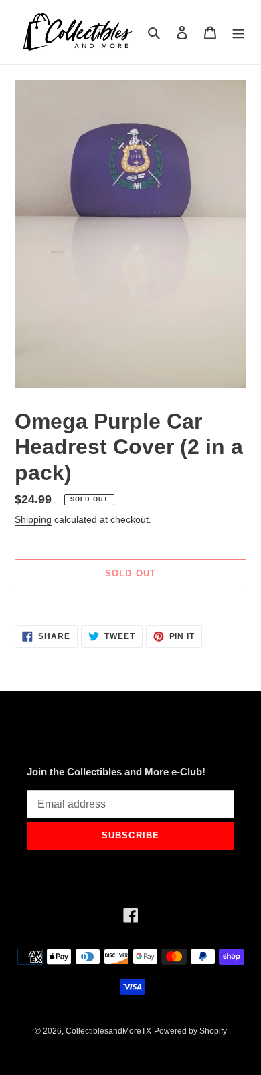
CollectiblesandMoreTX (108, 1031)
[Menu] (238, 32)
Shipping (33, 519)
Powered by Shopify (190, 1031)
